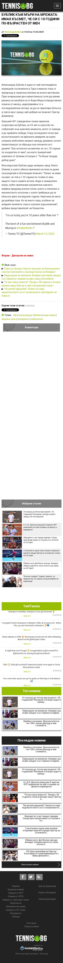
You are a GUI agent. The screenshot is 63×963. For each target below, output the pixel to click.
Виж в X (27, 616)
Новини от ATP (15, 893)
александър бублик (30, 315)
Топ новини (31, 691)
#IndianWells (24, 228)
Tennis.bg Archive (13, 32)
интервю (23, 319)
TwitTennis (31, 606)
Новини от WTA (15, 896)
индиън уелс (9, 319)
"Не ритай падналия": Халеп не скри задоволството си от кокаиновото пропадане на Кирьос (29, 292)
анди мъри (49, 315)
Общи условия (31, 926)
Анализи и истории (15, 906)
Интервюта (15, 913)
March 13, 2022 (45, 233)
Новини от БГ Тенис (16, 910)
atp (15, 315)
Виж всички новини (30, 865)
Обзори (16, 916)
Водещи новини (16, 889)
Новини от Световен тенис (15, 900)
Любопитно (16, 903)
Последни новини (32, 740)
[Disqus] (31, 376)
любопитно (36, 319)
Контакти (31, 923)
